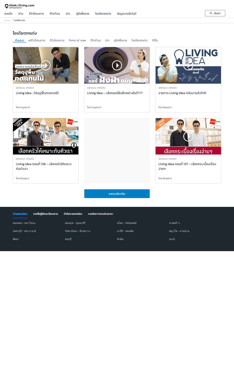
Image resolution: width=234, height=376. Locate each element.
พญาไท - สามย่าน (179, 230)
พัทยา (16, 239)
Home (7, 20)
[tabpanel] (117, 233)
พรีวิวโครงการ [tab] (36, 40)
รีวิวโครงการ (36, 14)
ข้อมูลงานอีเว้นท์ (126, 14)
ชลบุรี (68, 239)
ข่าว (68, 14)
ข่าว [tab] (107, 40)
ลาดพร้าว (174, 222)
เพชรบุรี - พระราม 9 (24, 230)
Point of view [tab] (77, 40)
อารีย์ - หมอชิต (125, 230)
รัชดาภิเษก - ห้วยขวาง (77, 230)
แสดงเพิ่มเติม (117, 193)
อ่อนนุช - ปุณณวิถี (75, 222)
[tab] (20, 214)
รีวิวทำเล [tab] (95, 40)
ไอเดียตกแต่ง (103, 14)
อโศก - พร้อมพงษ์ (126, 222)
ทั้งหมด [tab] (19, 40)
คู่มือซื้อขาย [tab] (120, 40)
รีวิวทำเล (55, 14)
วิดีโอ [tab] (155, 40)
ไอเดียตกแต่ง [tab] (140, 40)
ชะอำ (172, 239)
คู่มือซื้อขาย (82, 14)
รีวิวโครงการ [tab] (57, 40)
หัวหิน (120, 239)
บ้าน (20, 14)
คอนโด (8, 14)
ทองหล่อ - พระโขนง (24, 222)
